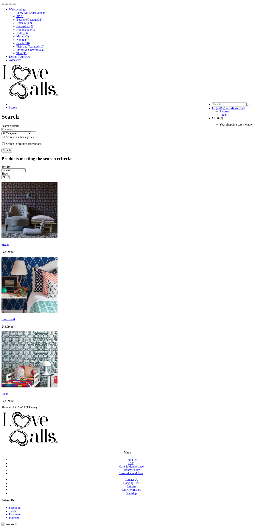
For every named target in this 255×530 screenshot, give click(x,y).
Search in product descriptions (23, 143)
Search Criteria (10, 125)
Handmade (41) (25, 29)
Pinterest (14, 517)
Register (224, 111)
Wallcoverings (17, 9)
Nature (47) (23, 39)
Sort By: (6, 166)
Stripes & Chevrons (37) (30, 49)
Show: (5, 173)
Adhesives (15, 60)
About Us (131, 459)
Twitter (13, 511)
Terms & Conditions (131, 473)
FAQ (131, 463)
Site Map (131, 493)
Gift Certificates (131, 489)
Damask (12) (24, 23)
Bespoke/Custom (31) (29, 19)
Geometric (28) (25, 26)
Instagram (15, 514)
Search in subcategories (19, 137)
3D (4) (20, 16)
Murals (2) (22, 36)
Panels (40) (23, 43)
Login (223, 114)
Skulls (5, 244)
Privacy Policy (131, 469)
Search (13, 107)
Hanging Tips (131, 483)
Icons (4, 393)
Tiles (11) (21, 53)
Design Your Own (19, 56)
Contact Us (131, 479)
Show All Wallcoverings (30, 12)
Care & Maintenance (131, 466)
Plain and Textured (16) (30, 46)
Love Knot (8, 319)
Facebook (15, 507)
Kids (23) (22, 33)
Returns (131, 486)
